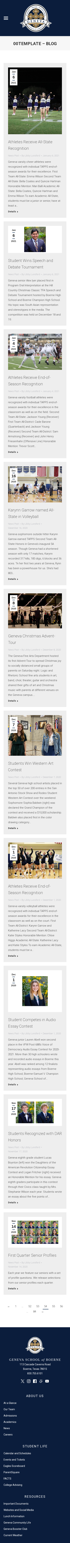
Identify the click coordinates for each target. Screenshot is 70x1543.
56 (61, 1306)
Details (12, 211)
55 (53, 1306)
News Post (13, 155)
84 (34, 1311)
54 (45, 1306)
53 (37, 1306)
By (31, 155)
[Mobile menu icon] (6, 18)
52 (29, 1306)
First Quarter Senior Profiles (32, 1255)
